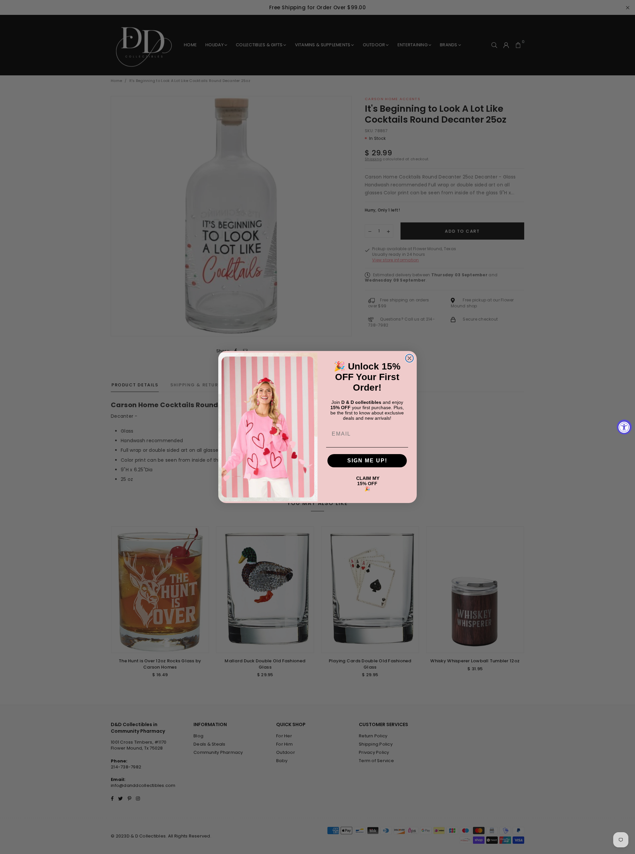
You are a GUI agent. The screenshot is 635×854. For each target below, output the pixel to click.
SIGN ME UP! (367, 460)
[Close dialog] (409, 358)
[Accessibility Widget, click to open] (624, 427)
